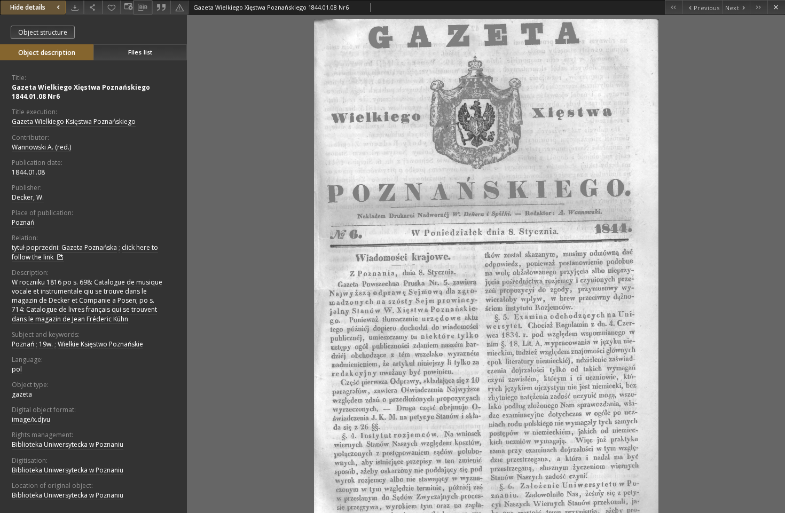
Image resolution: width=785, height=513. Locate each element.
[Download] (75, 7)
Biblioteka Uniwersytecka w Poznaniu (67, 444)
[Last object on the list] (758, 7)
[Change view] (127, 7)
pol (17, 369)
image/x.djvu (31, 419)
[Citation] (161, 7)
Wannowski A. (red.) (41, 147)
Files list (140, 52)
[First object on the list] (673, 7)
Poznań (23, 222)
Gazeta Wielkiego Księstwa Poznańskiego (74, 121)
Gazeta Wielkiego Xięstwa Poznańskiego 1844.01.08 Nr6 (81, 92)
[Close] (776, 7)
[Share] (93, 7)
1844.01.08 (28, 172)
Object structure (42, 32)
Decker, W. (28, 197)
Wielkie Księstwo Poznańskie (100, 344)
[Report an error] (179, 7)
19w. (46, 344)
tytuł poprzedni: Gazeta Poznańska (64, 247)
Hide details (27, 7)
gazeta (22, 394)
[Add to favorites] (112, 7)
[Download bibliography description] (143, 7)
